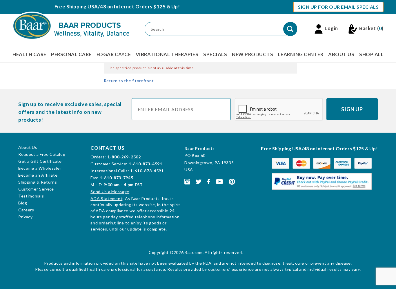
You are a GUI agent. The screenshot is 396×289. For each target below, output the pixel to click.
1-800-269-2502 (124, 156)
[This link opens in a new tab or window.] (187, 181)
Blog (22, 202)
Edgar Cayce (114, 54)
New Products (252, 54)
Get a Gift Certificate (39, 161)
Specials (215, 54)
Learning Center (301, 54)
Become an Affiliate (37, 175)
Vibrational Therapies (167, 54)
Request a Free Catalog (41, 154)
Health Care (29, 54)
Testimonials (31, 195)
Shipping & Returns (37, 182)
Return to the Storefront (129, 80)
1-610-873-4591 (145, 163)
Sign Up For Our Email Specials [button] (338, 7)
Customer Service (36, 188)
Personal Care (71, 54)
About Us (341, 54)
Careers (26, 209)
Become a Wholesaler (39, 168)
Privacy (25, 216)
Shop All (371, 54)
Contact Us (107, 148)
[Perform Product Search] (290, 29)
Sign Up (352, 109)
